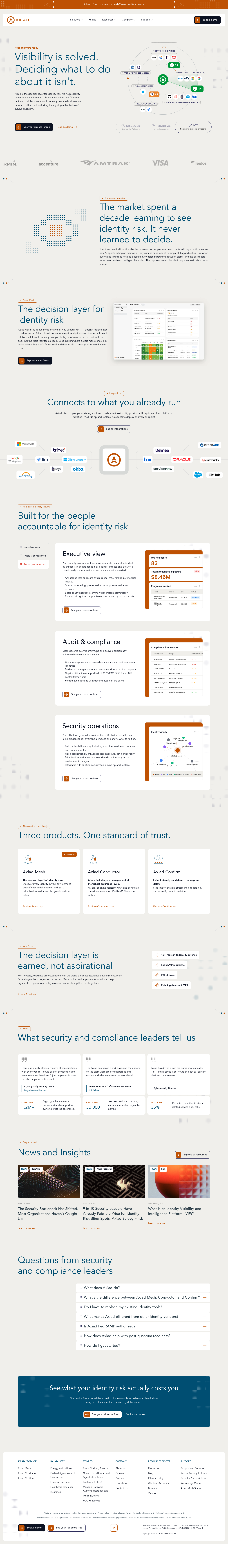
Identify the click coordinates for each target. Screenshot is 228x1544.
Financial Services (60, 1482)
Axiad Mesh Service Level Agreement (52, 1518)
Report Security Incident (194, 1473)
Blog (150, 1473)
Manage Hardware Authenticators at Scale (95, 1489)
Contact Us (121, 1488)
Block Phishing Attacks (95, 1468)
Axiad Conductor (27, 1473)
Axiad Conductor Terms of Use (178, 1518)
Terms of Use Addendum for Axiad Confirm (146, 1518)
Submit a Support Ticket (194, 1478)
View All (152, 1493)
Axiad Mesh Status (191, 1488)
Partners (120, 1478)
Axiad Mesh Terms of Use (80, 1518)
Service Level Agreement (143, 1513)
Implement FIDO (92, 1482)
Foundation (122, 1483)
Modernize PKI (91, 1496)
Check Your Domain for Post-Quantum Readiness (114, 4)
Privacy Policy (103, 1513)
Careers (120, 1473)
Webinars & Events (158, 1483)
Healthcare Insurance (62, 1487)
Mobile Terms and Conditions (84, 1513)
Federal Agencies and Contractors (62, 1475)
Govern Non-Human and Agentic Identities (96, 1475)
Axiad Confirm (26, 1478)
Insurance (55, 1492)
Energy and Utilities (61, 1468)
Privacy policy (155, 1478)
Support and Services (192, 1468)
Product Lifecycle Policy (121, 1513)
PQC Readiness (91, 1501)
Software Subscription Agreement (170, 1513)
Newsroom (154, 1488)
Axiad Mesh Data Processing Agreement (110, 1518)
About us (120, 1468)
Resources (153, 1468)
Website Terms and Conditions (57, 1513)
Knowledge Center (191, 1483)
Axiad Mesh (24, 1468)
